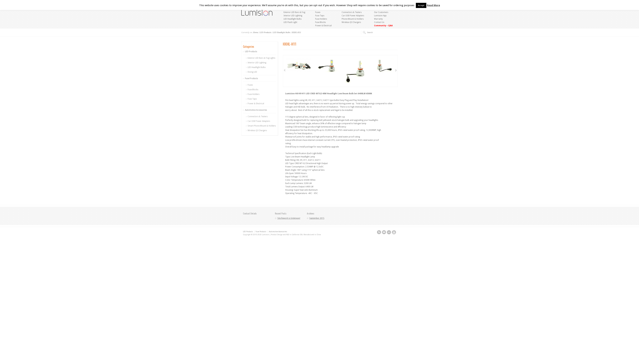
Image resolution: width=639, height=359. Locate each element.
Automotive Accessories (256, 110)
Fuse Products (251, 78)
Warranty (378, 19)
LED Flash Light (290, 22)
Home (255, 32)
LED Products (265, 32)
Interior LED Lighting (293, 15)
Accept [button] (421, 5)
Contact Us (379, 22)
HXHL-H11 (296, 32)
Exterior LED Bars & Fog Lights (261, 58)
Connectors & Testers (352, 12)
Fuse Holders (321, 19)
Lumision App (380, 15)
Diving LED (252, 72)
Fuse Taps (319, 15)
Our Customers (381, 12)
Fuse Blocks (320, 22)
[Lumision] (256, 15)
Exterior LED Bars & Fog (294, 12)
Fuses (317, 12)
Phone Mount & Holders (353, 19)
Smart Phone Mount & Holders (262, 126)
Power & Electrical (323, 25)
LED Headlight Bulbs (293, 19)
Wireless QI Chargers (351, 22)
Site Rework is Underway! (288, 218)
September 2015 (316, 218)
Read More (433, 5)
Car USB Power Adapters (353, 15)
